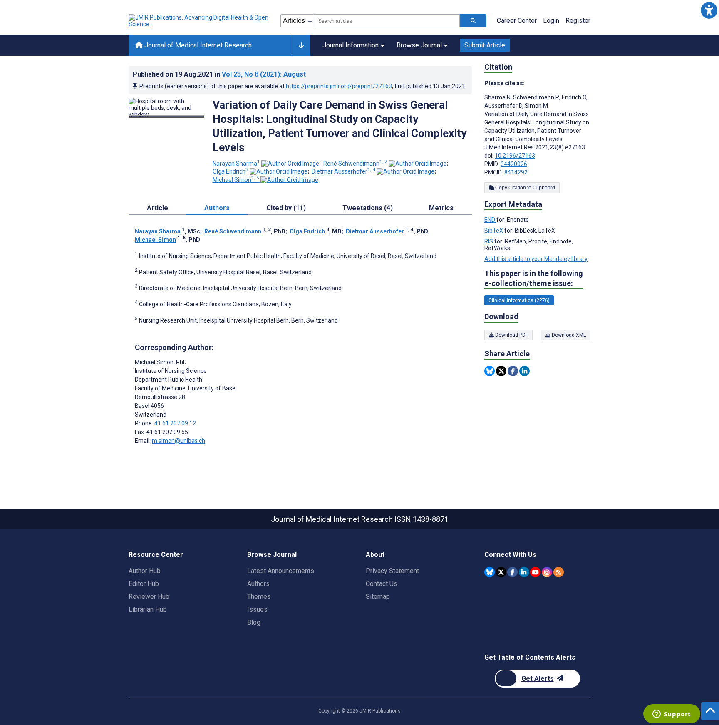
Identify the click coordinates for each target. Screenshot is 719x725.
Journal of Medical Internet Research (197, 45)
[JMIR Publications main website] (199, 20)
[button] (708, 10)
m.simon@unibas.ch (178, 440)
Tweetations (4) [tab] (367, 208)
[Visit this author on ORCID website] (290, 163)
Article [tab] (157, 208)
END (490, 219)
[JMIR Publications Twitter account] (501, 572)
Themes (259, 597)
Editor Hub (144, 584)
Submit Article (484, 45)
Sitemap (378, 597)
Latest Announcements (280, 571)
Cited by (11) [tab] (286, 208)
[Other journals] (301, 45)
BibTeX (494, 230)
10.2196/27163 (515, 155)
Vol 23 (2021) (264, 74)
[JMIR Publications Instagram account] (547, 572)
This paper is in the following (533, 278)
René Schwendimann (355, 163)
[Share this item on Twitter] (501, 371)
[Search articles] (473, 20)
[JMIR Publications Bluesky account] (489, 572)
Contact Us (381, 584)
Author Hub (145, 571)
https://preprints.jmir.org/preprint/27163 (339, 86)
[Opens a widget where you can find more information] (671, 714)
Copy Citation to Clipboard (524, 188)
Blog (253, 622)
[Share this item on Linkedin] (524, 371)
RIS (489, 241)
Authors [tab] (217, 208)
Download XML (568, 335)
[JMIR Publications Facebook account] (512, 572)
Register (577, 21)
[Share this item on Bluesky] (489, 371)
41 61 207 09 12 (175, 423)
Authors (258, 584)
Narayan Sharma (236, 163)
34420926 (514, 164)
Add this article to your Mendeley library (536, 259)
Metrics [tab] (441, 208)
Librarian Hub (148, 609)
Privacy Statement (392, 571)
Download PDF (511, 335)
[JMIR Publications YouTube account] (535, 572)
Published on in (219, 74)
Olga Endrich (230, 171)
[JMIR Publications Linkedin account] (524, 572)
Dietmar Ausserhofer (343, 171)
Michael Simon (236, 179)
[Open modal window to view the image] (166, 116)
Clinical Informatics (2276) (519, 300)
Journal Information (350, 45)
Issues (257, 609)
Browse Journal (419, 45)
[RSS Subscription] (558, 572)
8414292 (516, 172)
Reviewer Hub (149, 597)
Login (551, 21)
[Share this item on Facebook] (513, 371)
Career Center (517, 21)
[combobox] (387, 20)
